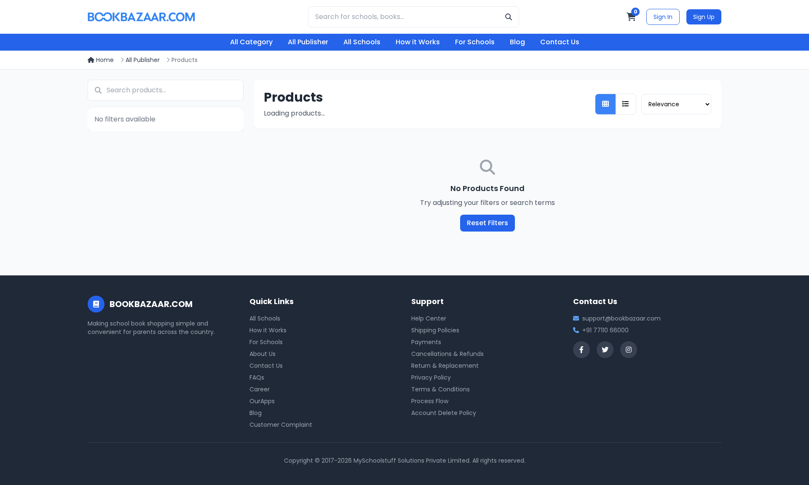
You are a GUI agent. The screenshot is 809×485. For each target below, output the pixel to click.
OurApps (262, 401)
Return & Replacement (445, 365)
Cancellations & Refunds (447, 354)
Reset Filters (487, 223)
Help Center (428, 318)
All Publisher (308, 42)
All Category (251, 42)
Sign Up (704, 17)
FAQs (256, 377)
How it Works (418, 42)
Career (259, 389)
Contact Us (559, 42)
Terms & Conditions (440, 389)
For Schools (475, 42)
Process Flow (429, 401)
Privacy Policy (431, 377)
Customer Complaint (280, 424)
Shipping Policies (435, 330)
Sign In (663, 17)
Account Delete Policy (443, 413)
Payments (426, 342)
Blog (517, 42)
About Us (262, 354)
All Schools (361, 42)
